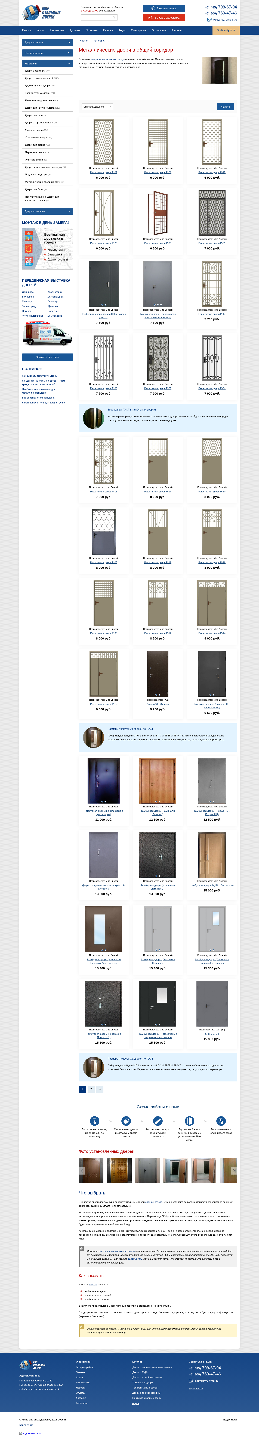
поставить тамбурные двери (117, 1251)
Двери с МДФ (140, 1372)
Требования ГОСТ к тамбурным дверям (132, 409)
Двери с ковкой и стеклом (147, 1377)
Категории (100, 40)
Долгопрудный (56, 296)
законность (135, 1258)
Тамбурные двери (142, 1382)
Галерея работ (84, 1367)
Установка (92, 30)
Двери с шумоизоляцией (42, 78)
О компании (159, 30)
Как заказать (57, 30)
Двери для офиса (38, 144)
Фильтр (225, 106)
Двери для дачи (36, 115)
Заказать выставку (47, 357)
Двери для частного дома (42, 107)
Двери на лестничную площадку (45, 167)
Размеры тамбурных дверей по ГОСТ (130, 728)
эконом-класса (153, 1201)
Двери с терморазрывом (41, 122)
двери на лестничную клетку (107, 59)
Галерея (108, 30)
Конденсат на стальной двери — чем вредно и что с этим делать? (43, 382)
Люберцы (53, 301)
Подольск (53, 311)
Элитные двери (36, 159)
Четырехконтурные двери (41, 100)
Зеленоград (29, 306)
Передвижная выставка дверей (46, 282)
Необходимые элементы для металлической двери (39, 391)
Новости (80, 1387)
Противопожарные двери (146, 1397)
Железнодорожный (33, 315)
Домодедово (55, 315)
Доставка (75, 30)
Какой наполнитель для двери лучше (43, 402)
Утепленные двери (38, 137)
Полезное (32, 369)
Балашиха (28, 296)
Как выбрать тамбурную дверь (39, 375)
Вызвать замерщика (167, 17)
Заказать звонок (167, 8)
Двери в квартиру (37, 70)
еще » (135, 1403)
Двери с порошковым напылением (152, 1367)
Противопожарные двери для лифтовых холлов (42, 198)
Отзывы (80, 1372)
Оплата (80, 1392)
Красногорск (55, 291)
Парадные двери (37, 152)
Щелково (53, 306)
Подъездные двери (38, 174)
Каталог (26, 30)
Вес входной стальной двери (38, 397)
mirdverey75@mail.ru (225, 19)
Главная (84, 40)
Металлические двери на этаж (44, 181)
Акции (122, 30)
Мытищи (27, 301)
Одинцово (28, 291)
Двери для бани (36, 189)
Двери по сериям (35, 211)
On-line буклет (226, 30)
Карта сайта (196, 1388)
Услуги (40, 30)
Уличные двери (36, 130)
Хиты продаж (138, 30)
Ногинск (26, 311)
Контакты (176, 30)
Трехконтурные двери (40, 92)
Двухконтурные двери (40, 85)
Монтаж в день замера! (45, 223)
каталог (93, 1284)
